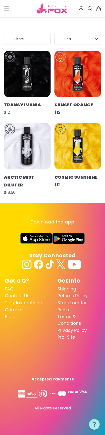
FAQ (9, 289)
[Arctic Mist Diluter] (27, 146)
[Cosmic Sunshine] (77, 146)
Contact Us (17, 296)
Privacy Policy (72, 330)
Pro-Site (66, 337)
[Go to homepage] (52, 9)
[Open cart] (98, 8)
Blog (9, 317)
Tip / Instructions (23, 303)
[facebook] (38, 264)
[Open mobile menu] (6, 8)
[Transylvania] (27, 74)
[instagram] (27, 264)
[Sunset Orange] (77, 74)
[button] (94, 424)
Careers (13, 310)
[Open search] (89, 8)
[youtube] (74, 264)
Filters (19, 39)
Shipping (66, 289)
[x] (61, 264)
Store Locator (72, 303)
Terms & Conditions (69, 320)
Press (63, 310)
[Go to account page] (81, 8)
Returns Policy (72, 296)
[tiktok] (49, 264)
